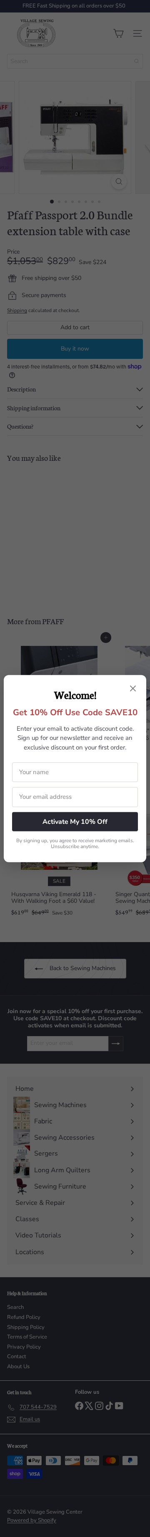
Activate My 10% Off (75, 821)
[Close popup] (133, 689)
